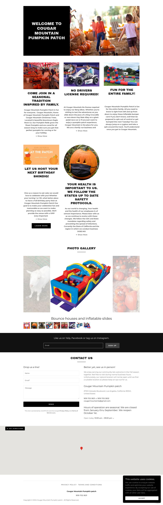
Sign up (112, 345)
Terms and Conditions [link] (90, 485)
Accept (142, 498)
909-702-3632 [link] (103, 398)
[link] (46, 39)
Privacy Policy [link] (64, 411)
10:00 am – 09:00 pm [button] (103, 418)
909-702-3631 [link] (89, 398)
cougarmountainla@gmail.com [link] (97, 401)
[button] (41, 136)
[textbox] (73, 345)
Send (51, 404)
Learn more (41, 226)
